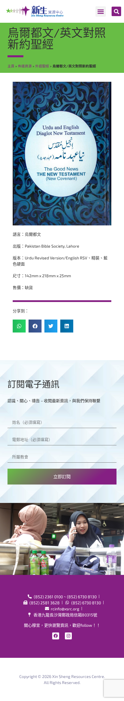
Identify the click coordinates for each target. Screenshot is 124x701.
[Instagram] (68, 635)
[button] (100, 11)
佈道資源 (25, 66)
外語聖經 (42, 66)
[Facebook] (55, 635)
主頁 (10, 66)
